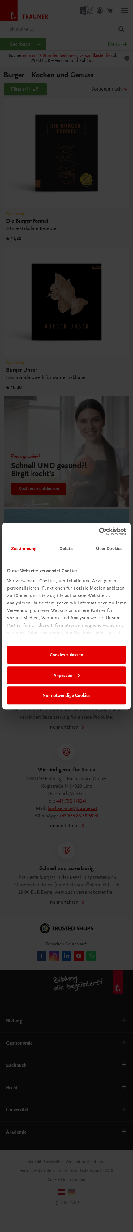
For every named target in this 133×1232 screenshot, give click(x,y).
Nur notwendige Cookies (66, 695)
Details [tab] (66, 548)
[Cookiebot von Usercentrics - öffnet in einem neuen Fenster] (99, 531)
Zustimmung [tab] (23, 548)
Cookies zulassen (66, 655)
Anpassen (63, 675)
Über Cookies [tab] (109, 548)
